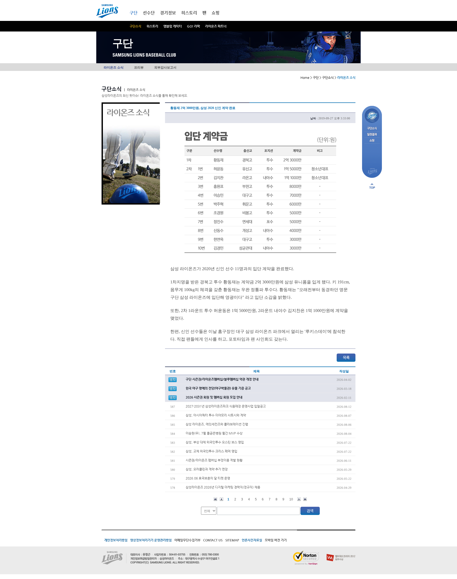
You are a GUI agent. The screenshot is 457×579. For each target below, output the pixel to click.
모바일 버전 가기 (276, 540)
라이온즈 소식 (114, 67)
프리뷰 (139, 67)
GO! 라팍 (193, 26)
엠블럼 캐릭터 (172, 26)
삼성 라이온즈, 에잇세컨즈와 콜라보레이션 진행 (217, 424)
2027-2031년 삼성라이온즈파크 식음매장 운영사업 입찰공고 (226, 406)
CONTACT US (213, 540)
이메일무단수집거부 (187, 540)
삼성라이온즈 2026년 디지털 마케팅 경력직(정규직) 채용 (223, 487)
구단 (134, 12)
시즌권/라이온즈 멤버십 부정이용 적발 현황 (214, 460)
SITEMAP (232, 540)
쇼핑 (216, 12)
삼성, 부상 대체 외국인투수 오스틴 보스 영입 (215, 442)
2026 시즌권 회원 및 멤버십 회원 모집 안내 (214, 397)
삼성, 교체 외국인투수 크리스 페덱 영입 (211, 451)
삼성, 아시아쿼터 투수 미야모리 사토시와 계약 (216, 415)
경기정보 (168, 12)
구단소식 (135, 26)
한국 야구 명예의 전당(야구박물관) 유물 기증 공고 (218, 388)
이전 (221, 499)
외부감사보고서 (165, 67)
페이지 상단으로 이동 (372, 186)
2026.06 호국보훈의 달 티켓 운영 (208, 478)
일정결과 (372, 135)
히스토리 (152, 26)
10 (291, 499)
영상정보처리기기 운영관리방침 (151, 540)
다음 (299, 499)
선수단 (149, 12)
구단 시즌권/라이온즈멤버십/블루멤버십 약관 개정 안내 (222, 379)
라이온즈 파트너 (215, 26)
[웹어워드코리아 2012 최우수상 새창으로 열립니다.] (341, 553)
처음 (215, 499)
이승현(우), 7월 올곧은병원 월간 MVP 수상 (214, 433)
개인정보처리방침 (115, 540)
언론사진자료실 (252, 540)
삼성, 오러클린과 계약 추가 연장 (207, 469)
